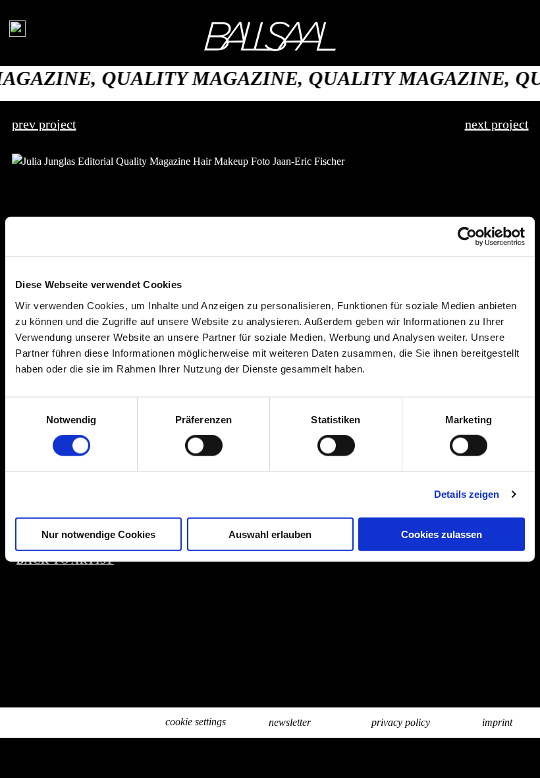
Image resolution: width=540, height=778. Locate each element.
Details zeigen (466, 494)
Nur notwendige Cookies (98, 533)
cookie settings (195, 721)
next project (497, 124)
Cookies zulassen (441, 533)
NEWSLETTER (290, 722)
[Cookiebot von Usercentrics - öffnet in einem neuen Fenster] (467, 237)
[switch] (204, 445)
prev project (44, 124)
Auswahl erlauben (270, 533)
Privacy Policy (400, 722)
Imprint (497, 722)
